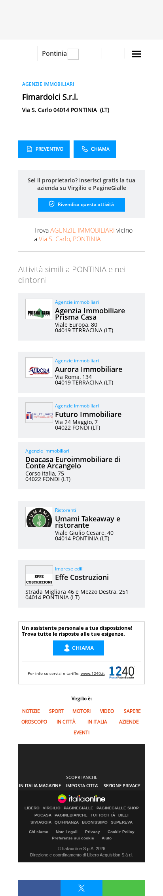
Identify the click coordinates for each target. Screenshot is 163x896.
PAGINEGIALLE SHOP (118, 808)
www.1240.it (93, 673)
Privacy (92, 832)
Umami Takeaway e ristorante (87, 522)
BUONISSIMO (95, 822)
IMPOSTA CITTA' (82, 785)
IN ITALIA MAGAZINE (40, 785)
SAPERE (132, 711)
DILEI (123, 815)
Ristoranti (65, 510)
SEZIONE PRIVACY (122, 785)
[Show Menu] (136, 54)
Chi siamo (38, 832)
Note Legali (67, 832)
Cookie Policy (121, 832)
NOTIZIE (31, 711)
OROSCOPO (34, 721)
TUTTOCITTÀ (103, 815)
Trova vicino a (83, 234)
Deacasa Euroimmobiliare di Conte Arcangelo (73, 462)
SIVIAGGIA (40, 822)
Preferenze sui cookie (73, 838)
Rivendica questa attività (85, 204)
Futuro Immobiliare (88, 414)
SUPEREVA (122, 822)
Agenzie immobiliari (77, 302)
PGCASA (42, 815)
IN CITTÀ (66, 721)
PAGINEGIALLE (78, 808)
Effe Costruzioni (82, 577)
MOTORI (81, 711)
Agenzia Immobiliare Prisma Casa (90, 314)
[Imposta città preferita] (28, 53)
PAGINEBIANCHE (71, 815)
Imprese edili (69, 568)
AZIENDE (129, 721)
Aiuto (107, 838)
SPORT (56, 711)
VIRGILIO (52, 808)
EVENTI (81, 732)
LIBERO (32, 808)
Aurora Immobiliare (88, 369)
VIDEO (107, 711)
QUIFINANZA (67, 822)
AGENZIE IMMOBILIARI (48, 84)
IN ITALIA (97, 721)
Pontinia (54, 53)
